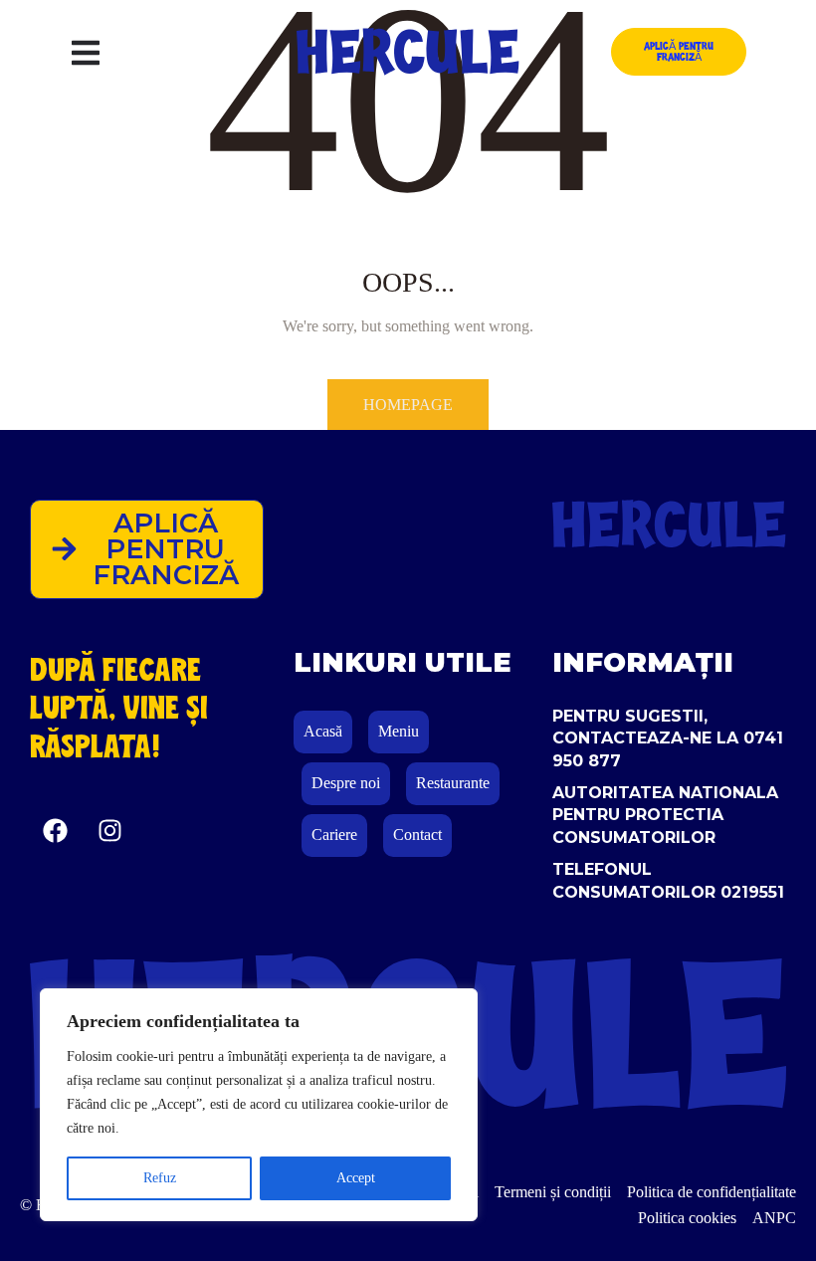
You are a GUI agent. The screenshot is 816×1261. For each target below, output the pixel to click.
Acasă (323, 731)
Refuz (159, 1177)
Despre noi (345, 782)
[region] (259, 1104)
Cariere (334, 834)
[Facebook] (55, 831)
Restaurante (453, 782)
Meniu (398, 731)
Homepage (408, 404)
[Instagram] (109, 831)
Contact (417, 834)
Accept (355, 1177)
